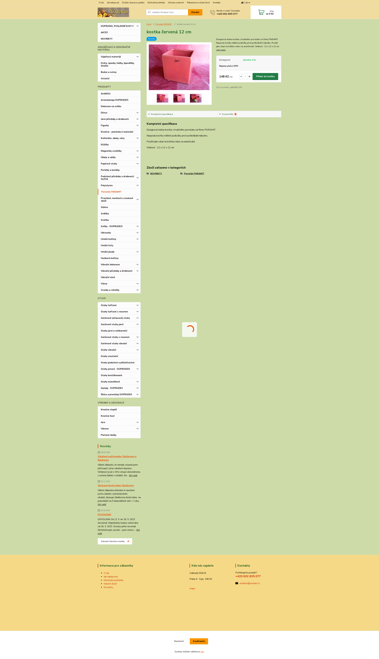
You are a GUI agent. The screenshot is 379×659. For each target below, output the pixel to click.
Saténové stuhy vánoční (114, 343)
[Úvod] (121, 12)
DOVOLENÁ (104, 514)
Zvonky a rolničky (110, 290)
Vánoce (105, 428)
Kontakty (216, 2)
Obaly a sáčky (108, 157)
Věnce (104, 283)
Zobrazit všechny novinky (113, 541)
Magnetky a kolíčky (111, 150)
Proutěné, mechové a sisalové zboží (117, 199)
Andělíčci (105, 93)
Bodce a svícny (109, 72)
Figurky (105, 125)
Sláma (104, 207)
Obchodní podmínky (156, 2)
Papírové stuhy (109, 163)
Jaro (103, 422)
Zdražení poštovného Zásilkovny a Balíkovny (117, 458)
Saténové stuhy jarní (112, 324)
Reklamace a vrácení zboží (198, 2)
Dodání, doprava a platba (133, 2)
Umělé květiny (108, 239)
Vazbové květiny (109, 258)
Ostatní (105, 78)
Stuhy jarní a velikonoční (114, 330)
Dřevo (104, 112)
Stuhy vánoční (108, 349)
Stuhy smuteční (109, 356)
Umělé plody (107, 251)
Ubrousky (106, 232)
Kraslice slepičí (109, 409)
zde (202, 651)
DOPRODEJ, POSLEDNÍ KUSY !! (117, 26)
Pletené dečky (108, 435)
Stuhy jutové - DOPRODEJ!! (115, 368)
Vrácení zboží (110, 583)
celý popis (221, 50)
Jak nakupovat (113, 2)
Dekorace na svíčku (111, 106)
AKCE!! (104, 32)
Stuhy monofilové (110, 381)
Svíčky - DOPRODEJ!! (112, 226)
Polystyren (107, 185)
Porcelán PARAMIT (111, 191)
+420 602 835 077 (227, 14)
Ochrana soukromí (176, 2)
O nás (101, 2)
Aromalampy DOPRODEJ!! (114, 100)
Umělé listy (107, 245)
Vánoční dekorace (110, 264)
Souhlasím (199, 641)
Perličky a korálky (110, 170)
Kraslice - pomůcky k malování (117, 131)
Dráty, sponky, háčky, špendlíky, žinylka (117, 64)
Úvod (149, 24)
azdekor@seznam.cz (250, 583)
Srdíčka (105, 213)
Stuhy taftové (109, 305)
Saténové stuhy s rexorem (115, 337)
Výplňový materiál (111, 56)
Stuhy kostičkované (111, 375)
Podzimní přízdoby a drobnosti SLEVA (117, 178)
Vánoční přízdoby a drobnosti (116, 270)
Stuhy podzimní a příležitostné (117, 362)
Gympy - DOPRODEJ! (112, 388)
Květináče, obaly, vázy (113, 138)
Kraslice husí (107, 415)
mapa (192, 588)
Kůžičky (105, 144)
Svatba (105, 219)
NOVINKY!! (106, 38)
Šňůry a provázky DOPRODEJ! (116, 394)
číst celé (133, 475)
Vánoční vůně (108, 277)
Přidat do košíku (265, 76)
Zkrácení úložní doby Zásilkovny (116, 485)
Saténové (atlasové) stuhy (115, 318)
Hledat (195, 12)
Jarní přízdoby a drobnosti (115, 119)
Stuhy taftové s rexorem (114, 311)
